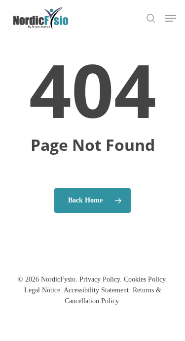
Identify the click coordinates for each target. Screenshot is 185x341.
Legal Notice (42, 290)
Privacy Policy (99, 279)
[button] (170, 18)
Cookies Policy (144, 279)
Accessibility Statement (96, 290)
